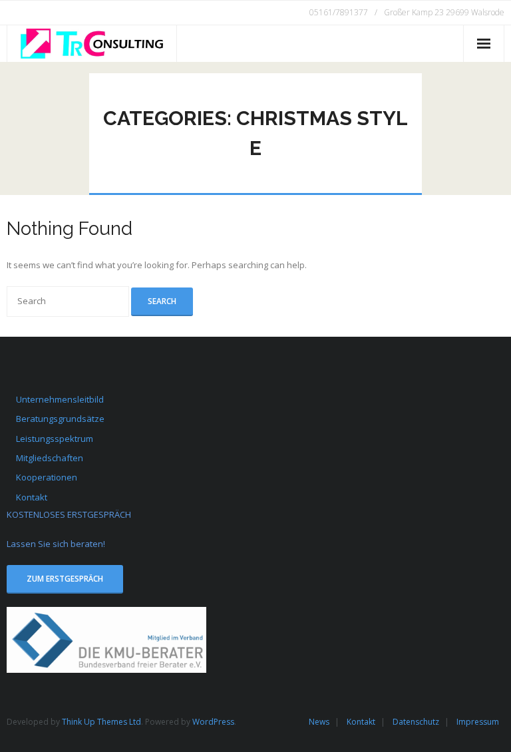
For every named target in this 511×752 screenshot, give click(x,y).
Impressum (477, 721)
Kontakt (31, 497)
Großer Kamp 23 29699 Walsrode (444, 12)
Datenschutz (416, 721)
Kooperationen (46, 477)
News (319, 721)
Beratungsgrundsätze (60, 419)
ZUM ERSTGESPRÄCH (65, 578)
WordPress (213, 721)
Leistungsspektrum (54, 439)
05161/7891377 (338, 12)
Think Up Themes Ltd (101, 721)
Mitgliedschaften (49, 458)
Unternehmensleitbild (60, 399)
